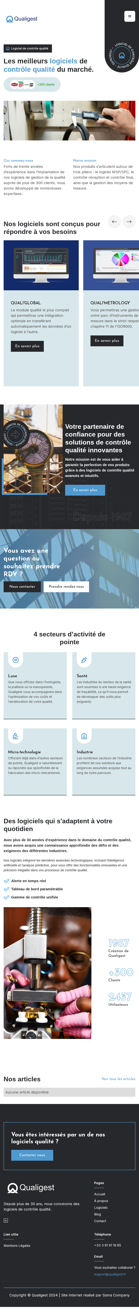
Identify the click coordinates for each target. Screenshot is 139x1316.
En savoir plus (27, 346)
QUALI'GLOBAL (26, 303)
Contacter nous (32, 1155)
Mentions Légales (17, 1245)
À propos (101, 1201)
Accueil (99, 1194)
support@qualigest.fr (110, 1274)
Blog (97, 1214)
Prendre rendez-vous (66, 587)
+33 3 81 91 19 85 (107, 1245)
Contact (100, 1221)
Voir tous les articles (118, 1079)
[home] (22, 19)
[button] (129, 16)
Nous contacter (22, 587)
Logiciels (101, 1207)
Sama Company (116, 1295)
